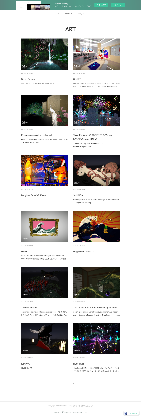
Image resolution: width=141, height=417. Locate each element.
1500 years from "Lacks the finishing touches (95, 307)
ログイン (117, 5)
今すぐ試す (101, 4)
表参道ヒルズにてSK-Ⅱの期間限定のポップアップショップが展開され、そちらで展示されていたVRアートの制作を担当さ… (96, 85)
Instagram (81, 13)
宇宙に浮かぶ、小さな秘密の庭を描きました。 (38, 83)
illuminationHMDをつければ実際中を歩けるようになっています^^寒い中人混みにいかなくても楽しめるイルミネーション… (96, 369)
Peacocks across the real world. (36, 135)
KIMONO (25, 363)
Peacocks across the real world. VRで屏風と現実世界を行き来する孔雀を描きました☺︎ (44, 141)
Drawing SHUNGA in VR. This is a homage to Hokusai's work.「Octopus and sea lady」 (96, 201)
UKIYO (24, 251)
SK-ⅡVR (77, 79)
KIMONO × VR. (26, 368)
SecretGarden (28, 79)
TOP (57, 13)
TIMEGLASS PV (29, 307)
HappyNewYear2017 (83, 251)
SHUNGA (78, 195)
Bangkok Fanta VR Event (33, 195)
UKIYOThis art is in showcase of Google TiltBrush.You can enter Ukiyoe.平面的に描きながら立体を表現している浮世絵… (44, 257)
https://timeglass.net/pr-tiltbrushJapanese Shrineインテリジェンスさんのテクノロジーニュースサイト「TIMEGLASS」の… (44, 313)
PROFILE (68, 13)
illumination (79, 363)
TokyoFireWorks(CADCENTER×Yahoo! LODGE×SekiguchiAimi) (92, 137)
